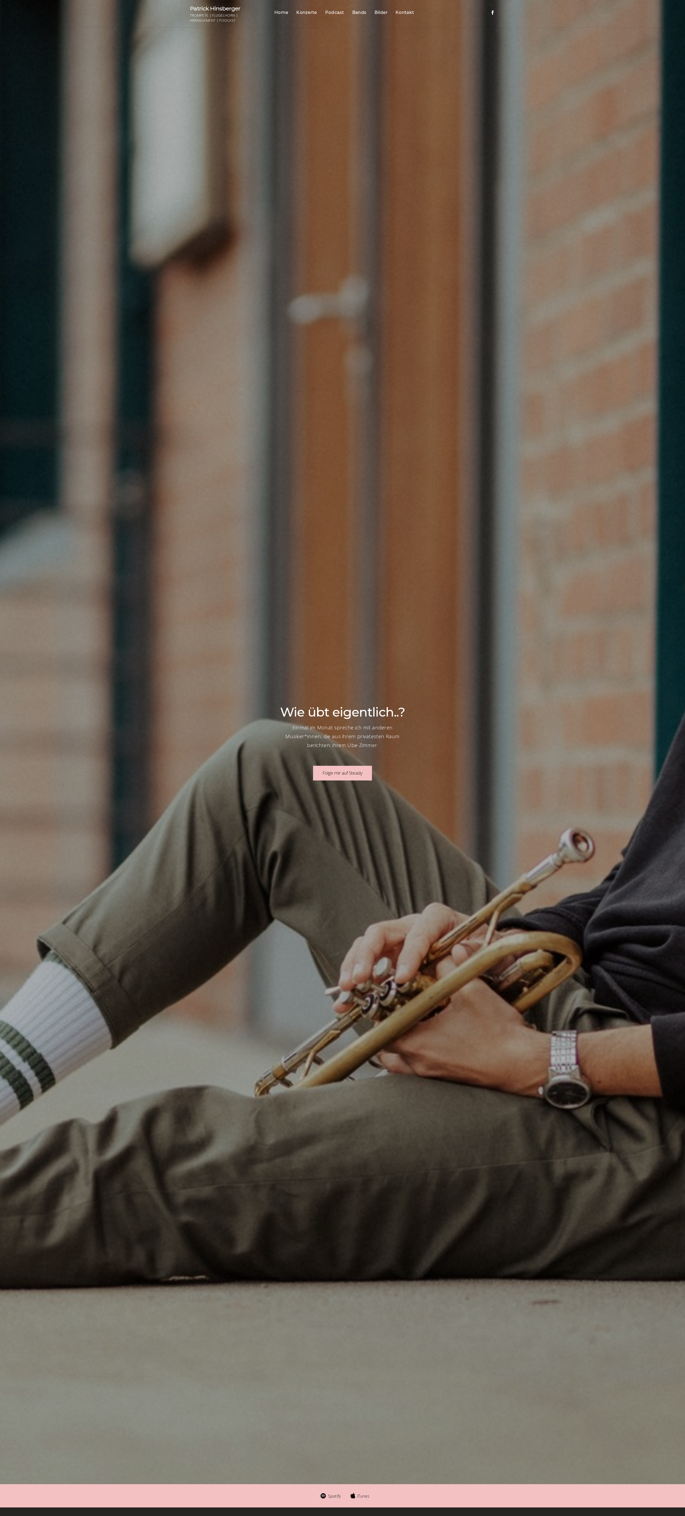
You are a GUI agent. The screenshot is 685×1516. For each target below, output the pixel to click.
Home (281, 12)
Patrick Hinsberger (215, 8)
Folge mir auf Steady (342, 773)
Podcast (334, 12)
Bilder (380, 12)
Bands (359, 12)
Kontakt (404, 12)
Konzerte (306, 12)
